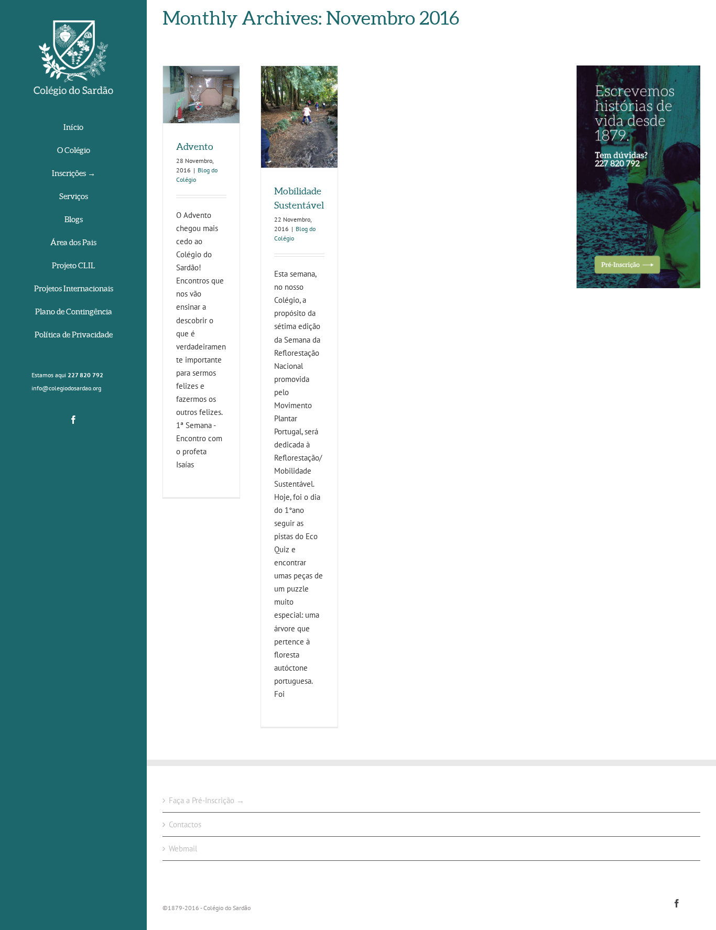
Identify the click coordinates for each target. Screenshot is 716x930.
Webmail (183, 849)
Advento (194, 146)
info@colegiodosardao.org (66, 388)
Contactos (185, 824)
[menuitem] (73, 128)
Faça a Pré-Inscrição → (206, 800)
